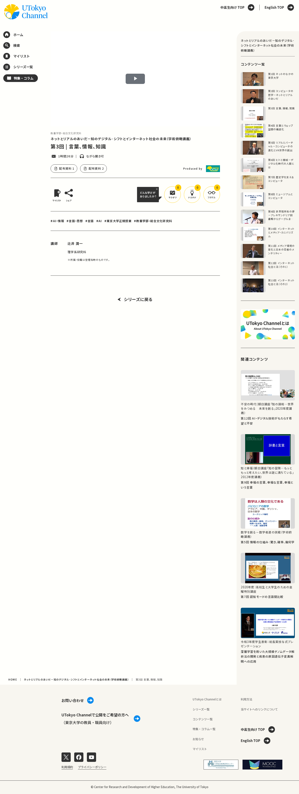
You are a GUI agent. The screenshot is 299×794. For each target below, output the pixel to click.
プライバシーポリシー (92, 767)
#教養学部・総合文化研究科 (153, 221)
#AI (99, 221)
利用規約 (67, 767)
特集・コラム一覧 (204, 729)
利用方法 (246, 699)
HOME (12, 679)
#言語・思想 (75, 221)
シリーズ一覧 (201, 709)
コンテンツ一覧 (203, 719)
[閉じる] (157, 189)
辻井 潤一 (75, 243)
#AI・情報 (57, 221)
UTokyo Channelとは (207, 699)
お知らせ (198, 739)
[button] (172, 194)
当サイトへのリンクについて (259, 709)
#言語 (89, 221)
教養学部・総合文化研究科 (66, 133)
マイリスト (200, 749)
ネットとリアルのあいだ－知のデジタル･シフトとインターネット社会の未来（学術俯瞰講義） (121, 138)
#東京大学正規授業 (118, 221)
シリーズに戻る (138, 299)
